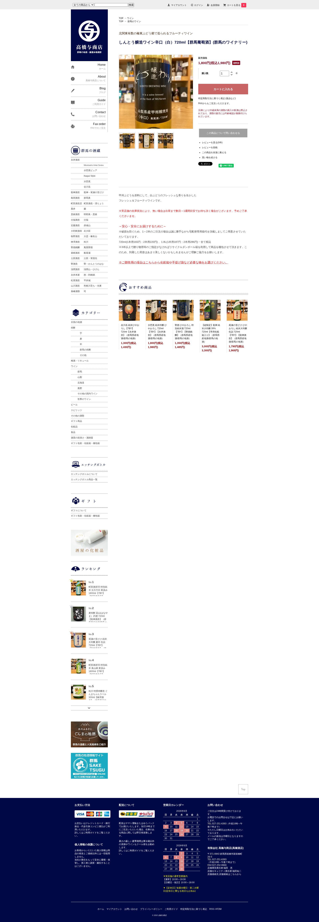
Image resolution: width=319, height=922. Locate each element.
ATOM (218, 909)
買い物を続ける (209, 157)
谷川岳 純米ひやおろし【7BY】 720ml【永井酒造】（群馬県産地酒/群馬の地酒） (130, 332)
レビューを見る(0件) (212, 142)
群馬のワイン (134, 21)
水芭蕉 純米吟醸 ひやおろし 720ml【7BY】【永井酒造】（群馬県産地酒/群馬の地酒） (157, 332)
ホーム (100, 909)
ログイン (198, 5)
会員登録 (215, 5)
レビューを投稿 (209, 147)
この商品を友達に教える (214, 152)
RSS (211, 909)
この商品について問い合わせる (223, 133)
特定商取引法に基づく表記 (193, 909)
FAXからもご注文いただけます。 (214, 103)
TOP (121, 18)
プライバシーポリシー (151, 909)
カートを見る (235, 5)
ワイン (130, 18)
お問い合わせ (131, 909)
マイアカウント (179, 5)
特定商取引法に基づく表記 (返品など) (217, 98)
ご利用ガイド (171, 909)
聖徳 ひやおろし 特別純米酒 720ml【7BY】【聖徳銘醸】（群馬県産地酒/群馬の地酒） (184, 332)
